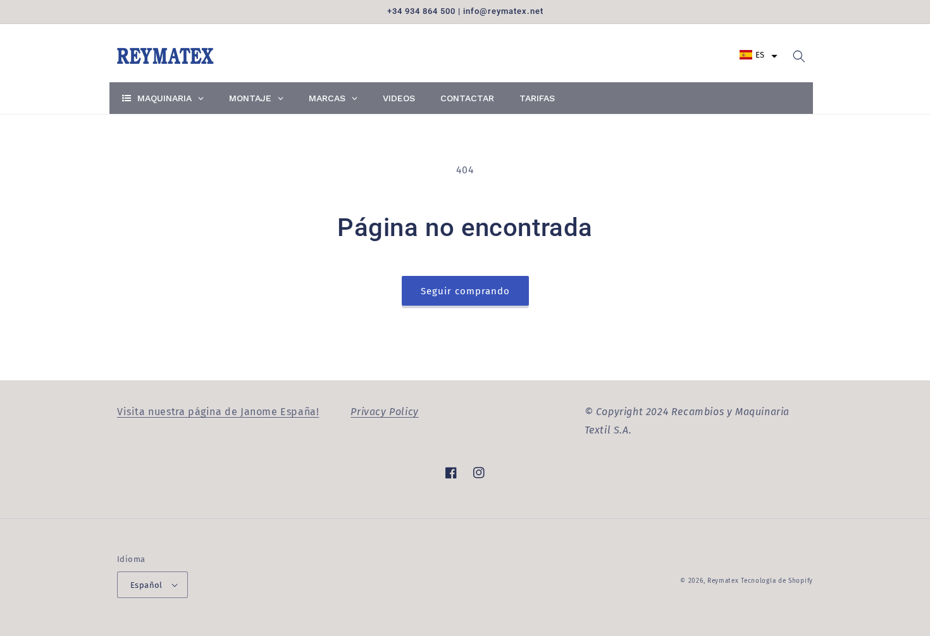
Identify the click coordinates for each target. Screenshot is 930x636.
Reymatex (723, 581)
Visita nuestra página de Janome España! (218, 412)
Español (146, 585)
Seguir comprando (465, 291)
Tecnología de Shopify (777, 581)
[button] (758, 54)
